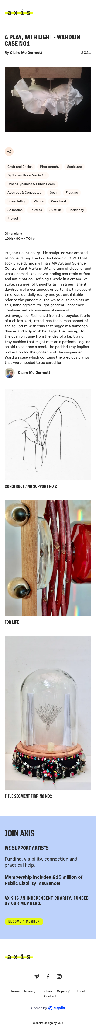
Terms (15, 991)
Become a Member (24, 922)
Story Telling (16, 201)
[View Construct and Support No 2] (48, 440)
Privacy (30, 991)
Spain (54, 193)
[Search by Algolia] (48, 1008)
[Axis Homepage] (19, 12)
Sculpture (74, 167)
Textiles (36, 210)
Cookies (46, 991)
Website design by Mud (48, 1023)
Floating (72, 193)
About (81, 991)
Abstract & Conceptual (24, 193)
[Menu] (86, 13)
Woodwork (59, 201)
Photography (50, 167)
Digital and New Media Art (26, 175)
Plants (39, 201)
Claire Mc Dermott (26, 53)
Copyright (64, 991)
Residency (76, 210)
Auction (55, 210)
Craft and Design (20, 167)
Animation (15, 210)
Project (12, 218)
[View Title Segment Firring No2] (48, 718)
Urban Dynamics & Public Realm (31, 184)
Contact (50, 996)
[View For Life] (48, 563)
